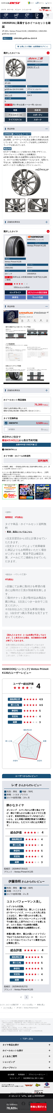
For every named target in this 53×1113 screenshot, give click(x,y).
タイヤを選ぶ (8, 1008)
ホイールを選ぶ (27, 1005)
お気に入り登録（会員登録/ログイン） (34, 46)
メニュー (18, 9)
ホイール (10, 9)
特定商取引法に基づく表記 (33, 1078)
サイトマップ (15, 1078)
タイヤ (3, 9)
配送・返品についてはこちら (19, 532)
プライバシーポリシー (37, 1074)
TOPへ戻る (28, 1039)
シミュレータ (26, 9)
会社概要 (11, 1074)
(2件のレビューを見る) (22, 287)
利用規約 (21, 1074)
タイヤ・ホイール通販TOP (9, 1005)
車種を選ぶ (41, 1005)
